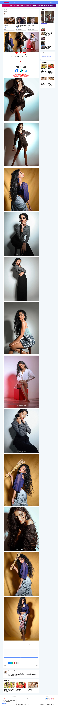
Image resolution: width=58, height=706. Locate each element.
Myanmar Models (29, 5)
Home (11, 5)
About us (45, 5)
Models (17, 5)
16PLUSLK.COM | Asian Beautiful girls (15, 670)
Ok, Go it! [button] (4, 703)
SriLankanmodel (49, 54)
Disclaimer (19, 704)
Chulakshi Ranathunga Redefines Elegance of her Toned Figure (49, 38)
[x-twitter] (51, 2)
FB (11, 644)
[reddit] (53, 698)
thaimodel (43, 57)
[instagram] (53, 2)
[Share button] (18, 663)
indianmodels (44, 56)
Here (21, 644)
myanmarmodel (49, 56)
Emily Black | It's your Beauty (49, 41)
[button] (30, 2)
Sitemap (49, 5)
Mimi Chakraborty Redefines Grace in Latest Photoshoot (51, 83)
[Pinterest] (14, 663)
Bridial (14, 5)
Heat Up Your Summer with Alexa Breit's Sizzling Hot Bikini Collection (49, 46)
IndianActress (43, 54)
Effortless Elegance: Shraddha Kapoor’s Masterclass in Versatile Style (33, 689)
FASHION (34, 5)
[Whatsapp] (12, 663)
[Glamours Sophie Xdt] (47, 17)
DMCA (22, 704)
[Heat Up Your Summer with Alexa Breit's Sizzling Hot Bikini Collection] (43, 47)
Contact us (25, 704)
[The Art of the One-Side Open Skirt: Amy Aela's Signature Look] (43, 33)
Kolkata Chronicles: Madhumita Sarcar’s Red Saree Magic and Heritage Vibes (21, 689)
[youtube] (54, 2)
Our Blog (38, 5)
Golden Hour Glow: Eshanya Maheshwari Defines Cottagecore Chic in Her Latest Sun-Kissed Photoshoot (9, 689)
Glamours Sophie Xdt (46, 25)
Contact (41, 5)
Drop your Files (17, 644)
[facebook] (50, 2)
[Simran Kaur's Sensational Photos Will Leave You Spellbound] (43, 29)
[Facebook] (9, 663)
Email (13, 644)
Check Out (7, 701)
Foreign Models (22, 5)
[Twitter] (11, 663)
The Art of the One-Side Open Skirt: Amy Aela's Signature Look (49, 33)
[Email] (16, 663)
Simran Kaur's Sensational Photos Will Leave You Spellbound (49, 29)
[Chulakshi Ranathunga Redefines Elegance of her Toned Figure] (43, 38)
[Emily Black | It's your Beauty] (43, 43)
